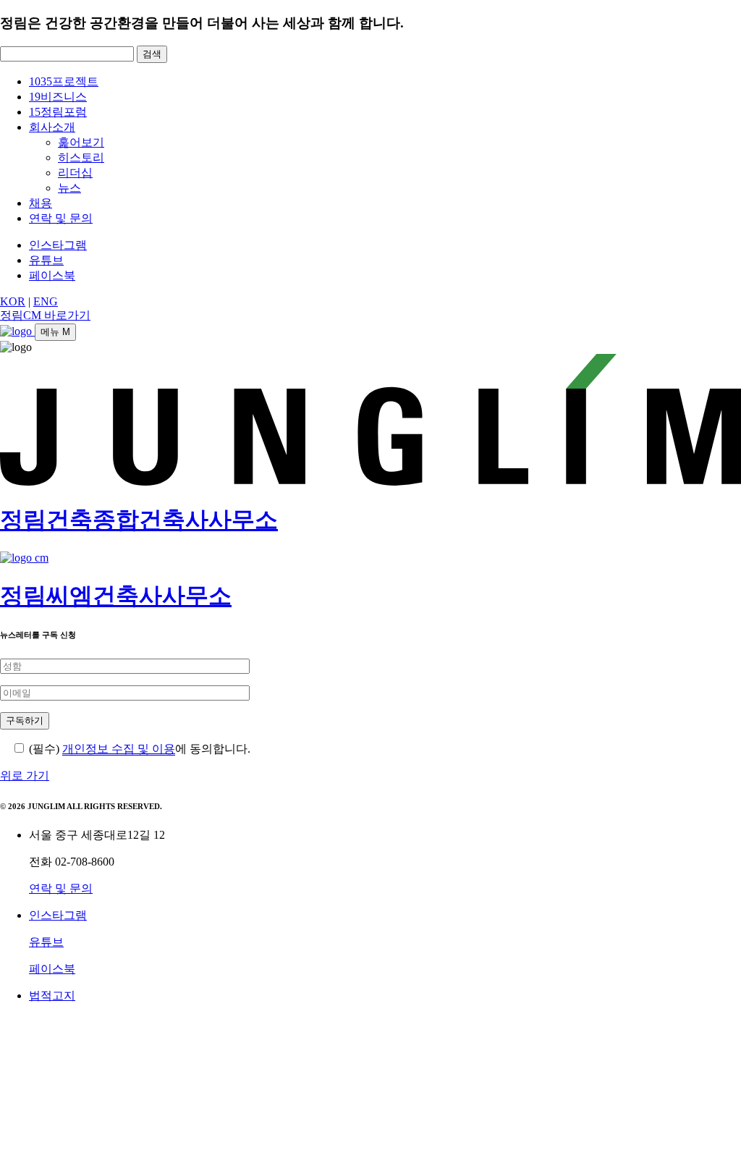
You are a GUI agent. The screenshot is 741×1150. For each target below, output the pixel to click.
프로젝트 (63, 81)
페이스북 (52, 275)
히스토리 (81, 157)
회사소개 (52, 127)
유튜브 (46, 260)
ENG (45, 301)
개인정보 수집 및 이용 (118, 749)
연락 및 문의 (61, 218)
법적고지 (52, 995)
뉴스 (69, 188)
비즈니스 (58, 96)
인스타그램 (58, 245)
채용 (40, 203)
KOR (12, 301)
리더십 (75, 172)
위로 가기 (24, 775)
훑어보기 (81, 142)
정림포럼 (58, 112)
